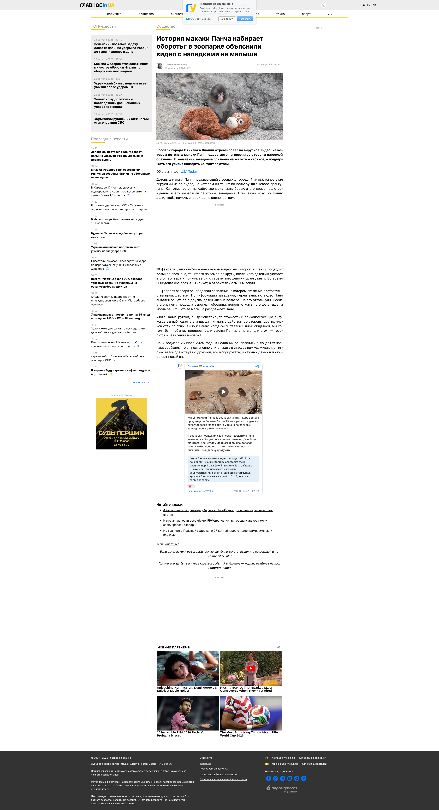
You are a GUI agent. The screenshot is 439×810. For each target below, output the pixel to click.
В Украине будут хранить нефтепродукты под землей (120, 370)
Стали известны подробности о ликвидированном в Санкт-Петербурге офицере (118, 299)
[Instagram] (289, 778)
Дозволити (245, 18)
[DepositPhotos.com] (281, 789)
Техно (280, 14)
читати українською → (270, 64)
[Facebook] (268, 778)
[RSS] (303, 778)
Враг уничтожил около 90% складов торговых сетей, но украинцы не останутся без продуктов (116, 281)
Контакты (205, 763)
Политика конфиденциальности (218, 774)
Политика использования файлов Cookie (223, 779)
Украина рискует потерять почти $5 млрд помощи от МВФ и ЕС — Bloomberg (120, 314)
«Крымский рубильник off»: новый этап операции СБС (118, 356)
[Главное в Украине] (97, 6)
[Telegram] (282, 778)
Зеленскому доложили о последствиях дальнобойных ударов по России (118, 328)
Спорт (306, 14)
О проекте (206, 757)
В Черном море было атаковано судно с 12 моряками (118, 219)
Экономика (179, 14)
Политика (114, 14)
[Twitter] (275, 778)
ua (363, 5)
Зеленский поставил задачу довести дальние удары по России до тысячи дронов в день (117, 154)
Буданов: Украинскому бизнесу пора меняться (117, 233)
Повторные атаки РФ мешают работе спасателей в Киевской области (116, 342)
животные (172, 544)
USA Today (189, 172)
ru (368, 5)
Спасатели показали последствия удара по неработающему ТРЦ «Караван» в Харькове (118, 263)
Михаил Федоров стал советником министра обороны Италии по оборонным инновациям (120, 171)
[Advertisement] (219, 235)
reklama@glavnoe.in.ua (285, 763)
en (374, 5)
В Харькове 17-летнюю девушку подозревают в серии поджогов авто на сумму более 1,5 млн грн (118, 189)
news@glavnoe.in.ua (283, 757)
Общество (146, 14)
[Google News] (296, 778)
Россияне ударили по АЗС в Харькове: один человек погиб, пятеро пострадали (119, 205)
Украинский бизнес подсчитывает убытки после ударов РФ (115, 247)
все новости (141, 382)
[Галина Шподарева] (159, 68)
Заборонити (227, 18)
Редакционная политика (214, 768)
